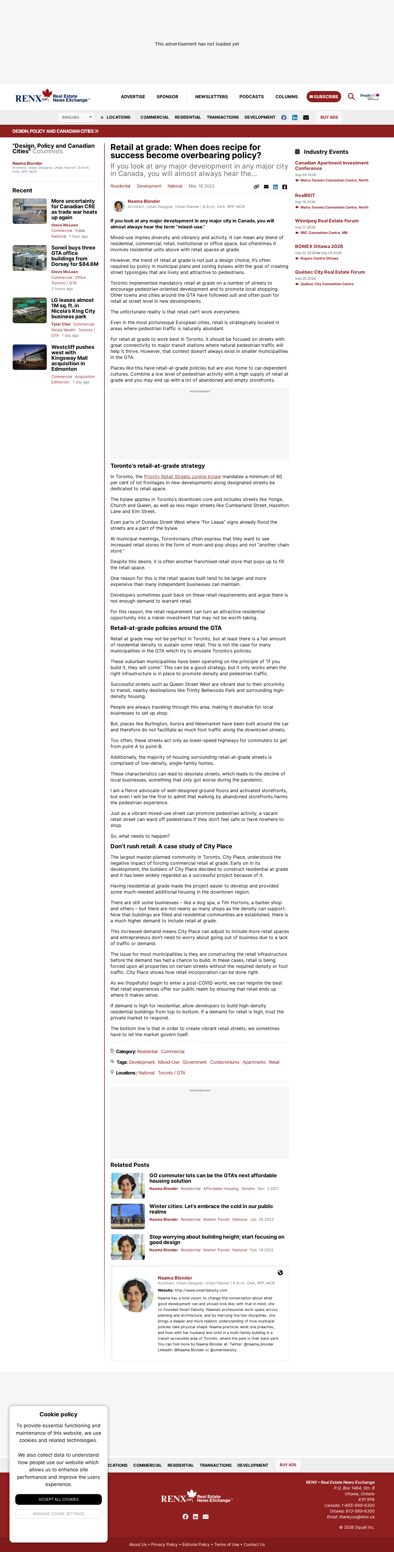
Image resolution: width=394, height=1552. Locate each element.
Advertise (133, 96)
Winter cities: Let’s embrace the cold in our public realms (211, 1209)
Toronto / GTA (64, 283)
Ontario (248, 1188)
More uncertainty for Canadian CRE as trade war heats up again (74, 209)
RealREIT (305, 195)
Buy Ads (329, 117)
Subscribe (325, 96)
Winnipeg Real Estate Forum (327, 221)
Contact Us (254, 1544)
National (58, 236)
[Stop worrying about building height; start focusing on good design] (127, 1247)
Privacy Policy (164, 1544)
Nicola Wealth (63, 330)
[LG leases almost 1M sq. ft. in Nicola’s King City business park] (29, 310)
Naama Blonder (27, 163)
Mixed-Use (168, 1062)
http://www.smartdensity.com (201, 1290)
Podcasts (251, 96)
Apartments (254, 1062)
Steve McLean (64, 225)
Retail (274, 1062)
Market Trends (216, 1219)
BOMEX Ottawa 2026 (319, 246)
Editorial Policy (196, 1544)
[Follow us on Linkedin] (297, 117)
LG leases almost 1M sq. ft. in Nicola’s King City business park (73, 308)
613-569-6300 (360, 1511)
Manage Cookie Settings (58, 1513)
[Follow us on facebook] (286, 117)
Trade (80, 230)
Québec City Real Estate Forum (330, 272)
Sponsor (167, 96)
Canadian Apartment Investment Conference (332, 165)
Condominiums (224, 1062)
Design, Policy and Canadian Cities (53, 131)
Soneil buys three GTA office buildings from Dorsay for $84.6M (74, 256)
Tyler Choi (60, 324)
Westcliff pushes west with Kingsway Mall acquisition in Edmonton (72, 358)
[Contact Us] (309, 117)
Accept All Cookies (58, 1499)
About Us (138, 1544)
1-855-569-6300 (358, 1505)
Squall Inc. (365, 1527)
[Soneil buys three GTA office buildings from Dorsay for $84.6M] (29, 258)
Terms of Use (226, 1544)
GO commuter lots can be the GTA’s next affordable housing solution (213, 1178)
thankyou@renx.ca (357, 1516)
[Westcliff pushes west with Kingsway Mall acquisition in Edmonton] (29, 357)
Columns (286, 96)
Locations (118, 117)
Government (195, 1062)
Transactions (223, 117)
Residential (188, 117)
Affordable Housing (221, 1188)
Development (260, 117)
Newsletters (211, 96)
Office (80, 277)
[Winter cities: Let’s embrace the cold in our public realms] (127, 1216)
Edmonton (60, 382)
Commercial (154, 117)
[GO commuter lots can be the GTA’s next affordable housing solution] (127, 1186)
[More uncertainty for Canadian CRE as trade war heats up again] (29, 211)
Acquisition (85, 376)
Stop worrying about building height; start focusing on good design (216, 1239)
